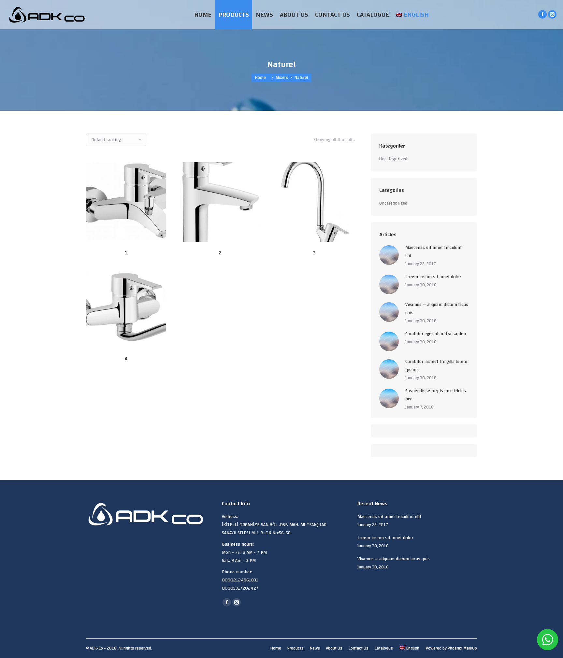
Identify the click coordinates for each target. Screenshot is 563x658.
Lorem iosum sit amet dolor (433, 277)
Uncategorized (393, 159)
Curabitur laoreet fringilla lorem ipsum (436, 366)
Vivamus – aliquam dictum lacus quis (436, 309)
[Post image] (389, 255)
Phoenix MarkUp (462, 648)
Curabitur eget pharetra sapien (435, 334)
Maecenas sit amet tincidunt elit (433, 252)
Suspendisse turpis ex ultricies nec (435, 395)
